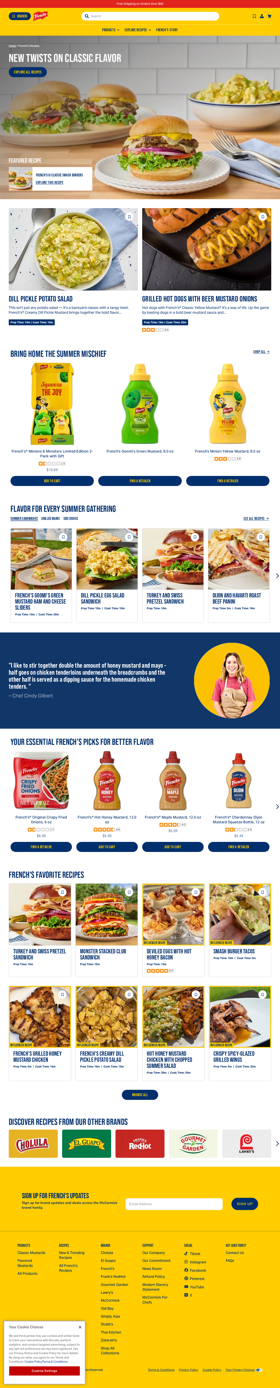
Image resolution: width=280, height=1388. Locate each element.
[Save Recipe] (254, 16)
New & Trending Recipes (71, 1255)
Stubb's (107, 1324)
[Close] (80, 1327)
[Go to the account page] (262, 16)
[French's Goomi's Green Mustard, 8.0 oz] (140, 403)
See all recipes (254, 519)
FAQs (230, 1260)
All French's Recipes (68, 1268)
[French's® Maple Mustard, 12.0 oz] (173, 781)
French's (107, 1268)
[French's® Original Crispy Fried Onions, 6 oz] (41, 781)
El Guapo (108, 1260)
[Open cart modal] (269, 16)
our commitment (156, 1260)
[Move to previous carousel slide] (2, 575)
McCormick (110, 1300)
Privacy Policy (188, 1370)
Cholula (107, 1252)
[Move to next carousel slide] (277, 575)
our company (153, 1252)
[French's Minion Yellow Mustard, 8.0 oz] (228, 403)
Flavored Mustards (25, 1263)
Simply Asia (110, 1316)
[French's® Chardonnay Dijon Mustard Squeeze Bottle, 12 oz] (239, 781)
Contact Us (235, 1252)
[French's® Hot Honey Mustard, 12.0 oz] (107, 781)
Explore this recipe (49, 183)
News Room (152, 1268)
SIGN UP (245, 1204)
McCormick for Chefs (155, 1299)
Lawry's (107, 1292)
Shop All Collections (110, 1350)
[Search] (87, 16)
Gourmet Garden (114, 1284)
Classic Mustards (31, 1252)
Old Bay (107, 1308)
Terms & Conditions (161, 1370)
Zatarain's (109, 1340)
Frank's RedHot (113, 1276)
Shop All (259, 352)
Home (12, 45)
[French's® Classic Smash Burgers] (20, 179)
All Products (27, 1273)
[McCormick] (33, 1144)
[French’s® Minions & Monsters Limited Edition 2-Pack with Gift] (52, 403)
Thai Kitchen (111, 1332)
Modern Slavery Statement (155, 1287)
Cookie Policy (212, 1370)
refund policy (153, 1276)
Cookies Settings (44, 1371)
